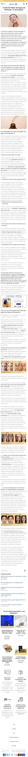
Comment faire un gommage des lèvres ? (13, 600)
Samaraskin (7, 750)
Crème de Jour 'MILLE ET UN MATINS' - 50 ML (21, 632)
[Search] (24, 4)
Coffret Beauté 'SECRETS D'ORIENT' (21, 657)
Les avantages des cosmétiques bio (12, 582)
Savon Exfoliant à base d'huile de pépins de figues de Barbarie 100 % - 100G (7, 660)
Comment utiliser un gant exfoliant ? (12, 604)
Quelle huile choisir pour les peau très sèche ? (12, 588)
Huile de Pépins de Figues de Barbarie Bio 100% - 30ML (7, 632)
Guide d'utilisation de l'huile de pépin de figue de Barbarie (13, 594)
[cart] (26, 4)
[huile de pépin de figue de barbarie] (14, 307)
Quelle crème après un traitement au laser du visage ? (13, 577)
